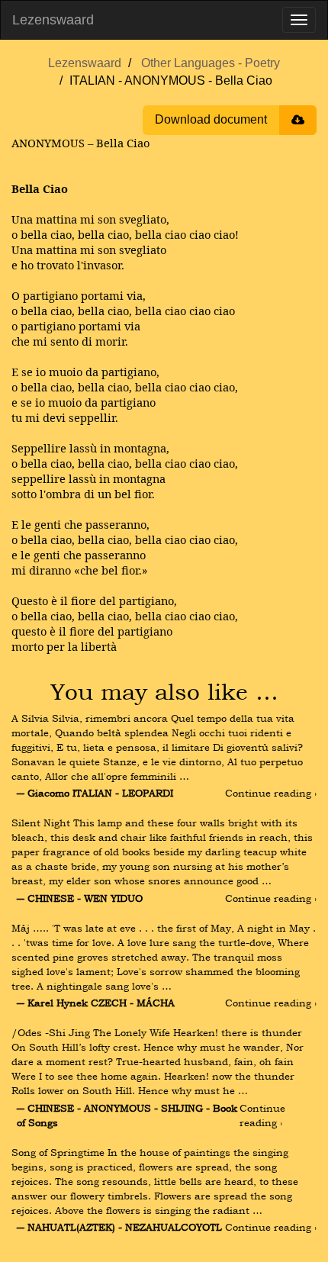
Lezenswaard (53, 19)
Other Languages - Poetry (210, 62)
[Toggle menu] (299, 20)
